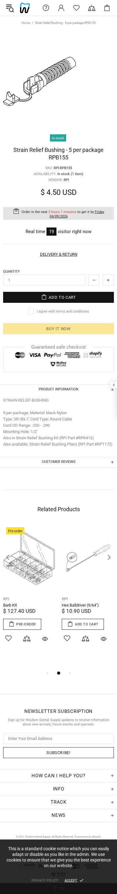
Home (26, 22)
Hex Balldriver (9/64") (80, 605)
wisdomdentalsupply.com (25, 8)
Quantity (11, 272)
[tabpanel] (29, 591)
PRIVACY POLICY (45, 880)
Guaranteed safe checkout (58, 347)
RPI (6, 599)
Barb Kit (10, 605)
